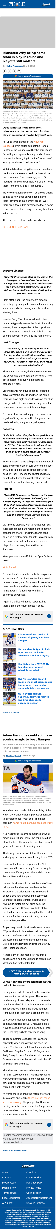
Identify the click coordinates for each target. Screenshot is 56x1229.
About (5, 1172)
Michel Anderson (14, 66)
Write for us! (9, 567)
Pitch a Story (9, 1187)
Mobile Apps (9, 1182)
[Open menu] (4, 4)
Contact (6, 1177)
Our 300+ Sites (34, 1177)
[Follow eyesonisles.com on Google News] (49, 616)
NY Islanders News (19, 1150)
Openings (31, 1172)
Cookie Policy (33, 1192)
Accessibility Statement (39, 1197)
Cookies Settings (35, 1203)
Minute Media (16, 1210)
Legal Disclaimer (11, 1197)
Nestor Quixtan (13, 755)
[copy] (19, 71)
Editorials (15, 712)
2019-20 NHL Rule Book (15, 227)
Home (5, 712)
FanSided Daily (34, 1182)
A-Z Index (7, 1203)
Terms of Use (9, 1192)
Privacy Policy (33, 1187)
